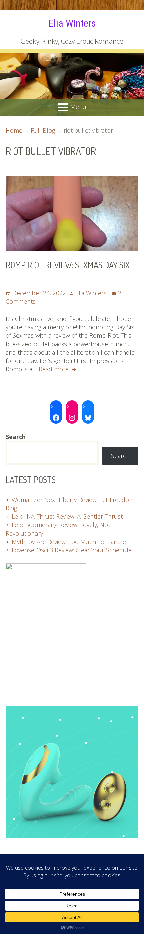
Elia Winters (72, 23)
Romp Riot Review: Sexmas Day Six (68, 264)
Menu (78, 107)
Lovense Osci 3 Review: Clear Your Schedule (72, 550)
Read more (58, 369)
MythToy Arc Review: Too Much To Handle (69, 542)
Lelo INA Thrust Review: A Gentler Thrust (67, 516)
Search (120, 456)
